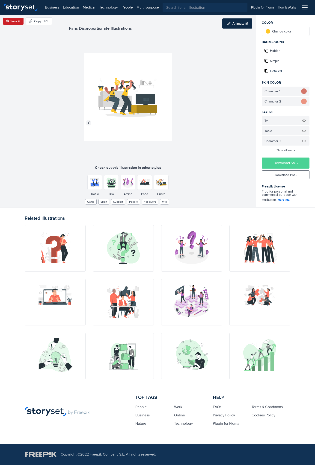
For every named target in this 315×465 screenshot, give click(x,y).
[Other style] (94, 182)
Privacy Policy (224, 415)
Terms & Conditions (267, 406)
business (52, 7)
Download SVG (285, 163)
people (127, 7)
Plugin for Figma (226, 423)
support (118, 202)
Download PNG (286, 175)
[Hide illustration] (304, 120)
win (164, 202)
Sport (104, 202)
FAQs (217, 406)
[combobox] (205, 7)
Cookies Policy (263, 415)
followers (150, 202)
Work (178, 406)
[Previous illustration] (88, 123)
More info (284, 200)
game (91, 202)
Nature (140, 423)
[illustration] (55, 248)
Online (179, 415)
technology (108, 7)
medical (89, 7)
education (71, 7)
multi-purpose (148, 7)
